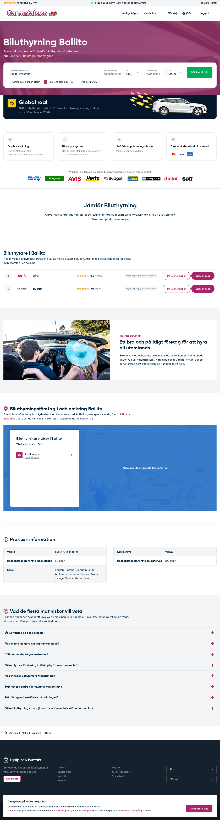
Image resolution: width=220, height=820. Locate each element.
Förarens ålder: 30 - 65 (61, 81)
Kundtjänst (150, 13)
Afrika (25, 732)
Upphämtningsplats (19, 70)
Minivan (62, 780)
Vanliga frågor (130, 13)
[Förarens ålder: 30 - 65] (45, 82)
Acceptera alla (199, 809)
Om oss (62, 767)
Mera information (176, 276)
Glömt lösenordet (121, 771)
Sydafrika (36, 732)
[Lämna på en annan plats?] (9, 82)
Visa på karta (32, 457)
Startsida (13, 732)
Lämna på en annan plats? (25, 81)
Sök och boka (203, 276)
